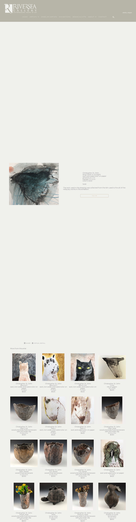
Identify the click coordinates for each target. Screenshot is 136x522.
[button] (34, 17)
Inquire (94, 195)
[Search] (113, 17)
